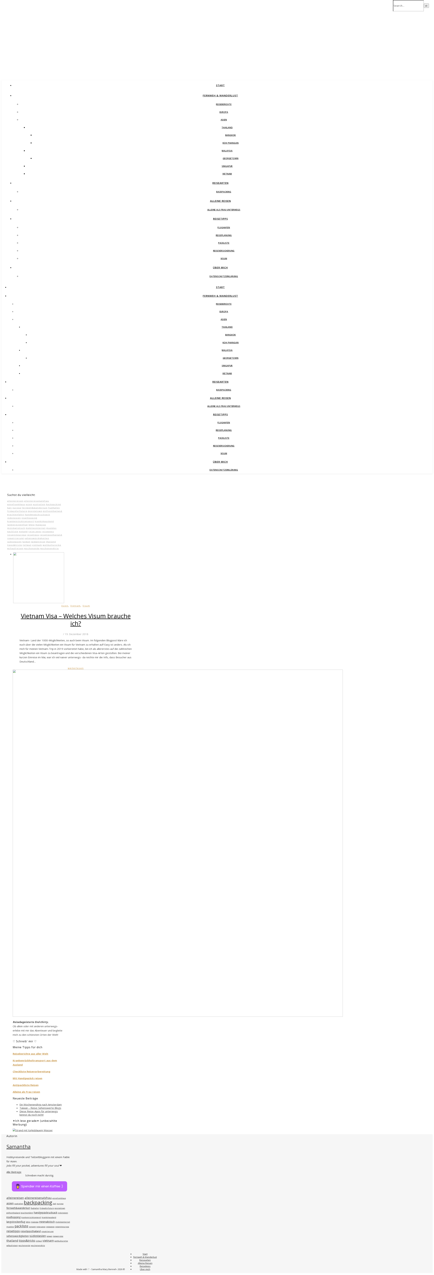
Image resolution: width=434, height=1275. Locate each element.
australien (39, 504)
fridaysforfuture (17, 511)
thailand (51, 541)
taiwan (26, 541)
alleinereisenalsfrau (36, 501)
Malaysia (227, 150)
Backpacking (223, 191)
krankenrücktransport (20, 521)
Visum (224, 258)
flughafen (54, 507)
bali (9, 507)
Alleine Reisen (220, 201)
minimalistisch (16, 528)
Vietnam (227, 173)
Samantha (18, 1146)
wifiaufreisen (15, 548)
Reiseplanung (224, 235)
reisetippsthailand (51, 535)
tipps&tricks (14, 545)
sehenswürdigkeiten (37, 538)
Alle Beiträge (13, 1172)
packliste (12, 531)
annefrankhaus (16, 504)
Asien (224, 119)
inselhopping (29, 518)
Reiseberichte (223, 104)
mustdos (51, 528)
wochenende (32, 548)
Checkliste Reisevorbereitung (31, 1071)
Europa (224, 112)
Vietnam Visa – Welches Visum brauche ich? (76, 620)
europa (17, 507)
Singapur (227, 166)
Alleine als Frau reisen (26, 1091)
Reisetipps (220, 218)
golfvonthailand (52, 511)
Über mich (220, 267)
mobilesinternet (36, 528)
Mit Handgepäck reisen (27, 1078)
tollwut (27, 545)
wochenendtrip (49, 548)
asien (29, 504)
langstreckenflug (17, 524)
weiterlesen (76, 668)
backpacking (53, 504)
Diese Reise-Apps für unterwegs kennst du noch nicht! (38, 1113)
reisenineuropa (16, 535)
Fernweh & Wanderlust (220, 95)
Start (220, 85)
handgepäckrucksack (37, 514)
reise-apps (34, 531)
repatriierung (15, 538)
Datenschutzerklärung (224, 276)
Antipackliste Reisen (25, 1085)
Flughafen (224, 227)
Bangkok (230, 135)
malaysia (40, 524)
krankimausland (44, 521)
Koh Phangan (231, 143)
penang (23, 531)
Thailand (227, 127)
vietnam (37, 545)
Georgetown (231, 158)
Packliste (223, 243)
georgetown (35, 511)
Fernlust (46, 32)
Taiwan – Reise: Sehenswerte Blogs (40, 1108)
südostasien (14, 541)
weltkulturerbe (52, 545)
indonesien (14, 518)
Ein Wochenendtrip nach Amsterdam (40, 1104)
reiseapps (48, 531)
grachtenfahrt (15, 514)
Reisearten (220, 183)
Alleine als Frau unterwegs (223, 209)
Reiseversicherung (224, 250)
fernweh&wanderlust (34, 507)
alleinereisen (15, 501)
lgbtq (31, 524)
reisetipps (33, 535)
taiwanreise (38, 541)
